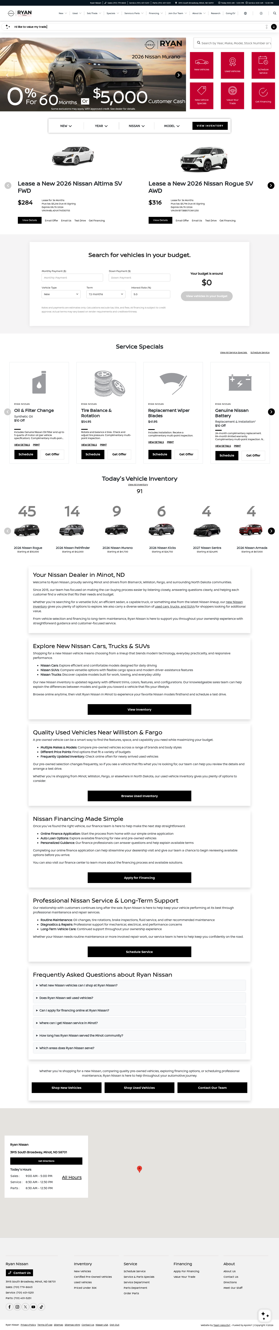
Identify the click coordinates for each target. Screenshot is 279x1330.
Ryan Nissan (12, 1324)
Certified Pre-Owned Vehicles (93, 1276)
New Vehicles (82, 1271)
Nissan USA (102, 1324)
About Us (230, 1271)
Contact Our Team (212, 1088)
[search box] (232, 43)
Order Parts (131, 1293)
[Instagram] (17, 1307)
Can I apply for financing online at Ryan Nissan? (74, 1010)
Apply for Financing (139, 878)
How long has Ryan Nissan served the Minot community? (81, 1035)
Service (130, 1263)
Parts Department (135, 1288)
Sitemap (58, 1324)
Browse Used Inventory (139, 796)
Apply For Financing (186, 1271)
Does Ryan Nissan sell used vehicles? (66, 998)
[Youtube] (33, 1307)
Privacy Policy (28, 1324)
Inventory (83, 1263)
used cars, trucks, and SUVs (175, 606)
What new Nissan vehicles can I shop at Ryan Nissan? (78, 985)
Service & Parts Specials (139, 1276)
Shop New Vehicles (66, 1088)
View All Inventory (138, 484)
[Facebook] (9, 1307)
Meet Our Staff (233, 1288)
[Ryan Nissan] (23, 13)
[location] (176, 3)
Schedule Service (260, 352)
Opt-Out (114, 1324)
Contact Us (22, 1273)
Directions (230, 1282)
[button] (139, 1169)
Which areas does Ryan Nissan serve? (66, 1048)
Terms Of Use (44, 1324)
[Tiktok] (41, 1307)
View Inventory (139, 709)
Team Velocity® (221, 1325)
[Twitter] (25, 1307)
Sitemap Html (72, 1324)
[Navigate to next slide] (183, 75)
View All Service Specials (233, 352)
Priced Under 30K (85, 1288)
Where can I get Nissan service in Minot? (68, 1023)
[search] (274, 13)
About (229, 1263)
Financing (183, 1263)
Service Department (137, 1282)
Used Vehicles (83, 1282)
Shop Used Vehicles (139, 1088)
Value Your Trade (184, 1276)
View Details (29, 220)
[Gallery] (93, 75)
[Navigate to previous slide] (3, 75)
